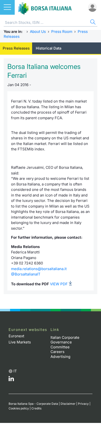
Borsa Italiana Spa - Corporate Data (33, 404)
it (15, 371)
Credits (36, 408)
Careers (57, 351)
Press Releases (16, 48)
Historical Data (48, 48)
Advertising (60, 356)
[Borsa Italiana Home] (45, 7)
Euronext (16, 336)
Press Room (61, 31)
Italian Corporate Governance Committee (64, 342)
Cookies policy (19, 408)
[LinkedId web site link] (11, 380)
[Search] (92, 22)
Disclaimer (68, 404)
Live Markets (20, 342)
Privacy (83, 404)
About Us (38, 31)
